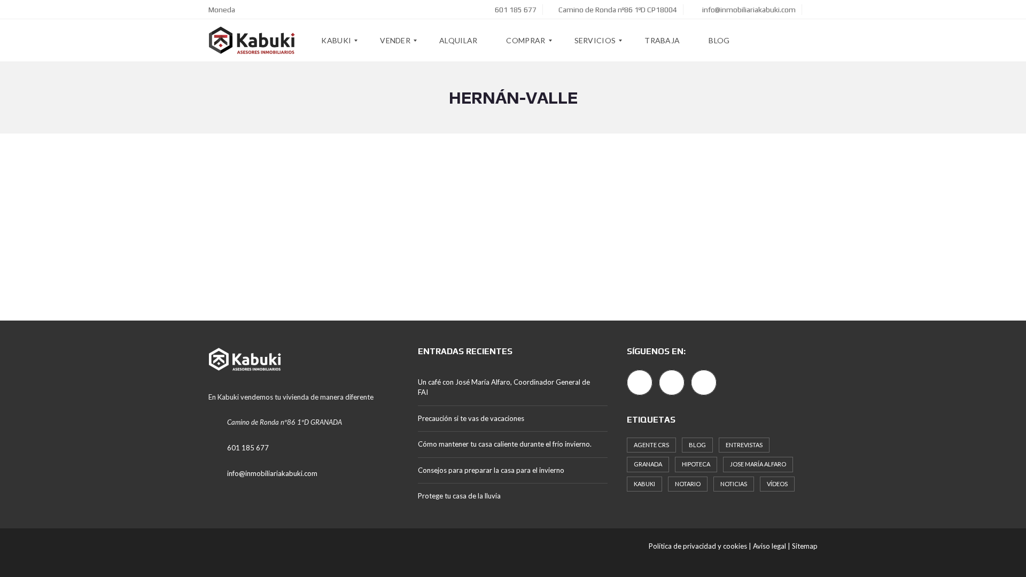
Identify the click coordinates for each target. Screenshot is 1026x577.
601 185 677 (515, 9)
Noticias (733, 483)
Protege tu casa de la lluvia (459, 496)
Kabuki (644, 483)
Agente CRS (651, 444)
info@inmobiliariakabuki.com (748, 9)
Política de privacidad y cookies (698, 546)
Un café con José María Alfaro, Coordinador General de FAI (504, 387)
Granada (648, 464)
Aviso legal (769, 546)
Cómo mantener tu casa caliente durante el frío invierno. (505, 444)
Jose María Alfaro (758, 464)
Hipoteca (696, 464)
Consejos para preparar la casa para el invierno (491, 470)
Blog (697, 444)
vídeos (777, 483)
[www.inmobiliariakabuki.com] (252, 40)
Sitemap (805, 546)
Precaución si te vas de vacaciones (471, 418)
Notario (688, 483)
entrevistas (744, 444)
